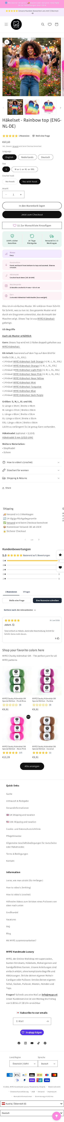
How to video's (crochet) (18, 894)
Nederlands (27, 157)
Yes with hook (30, 181)
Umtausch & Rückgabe (17, 800)
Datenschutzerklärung (19, 1091)
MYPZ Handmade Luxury (19, 1087)
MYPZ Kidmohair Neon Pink (27, 374)
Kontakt (10, 860)
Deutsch (45, 157)
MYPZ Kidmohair (46, 318)
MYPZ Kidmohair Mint (24, 382)
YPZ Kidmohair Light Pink (28, 369)
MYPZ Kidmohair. (11, 346)
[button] (6, 24)
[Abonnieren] (47, 1021)
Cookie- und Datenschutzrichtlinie (23, 829)
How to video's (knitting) (18, 887)
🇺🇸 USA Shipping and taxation (21, 821)
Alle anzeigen (32, 766)
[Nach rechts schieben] (60, 107)
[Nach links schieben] (3, 107)
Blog (8, 933)
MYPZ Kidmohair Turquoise (27, 386)
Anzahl (5, 188)
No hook (12, 182)
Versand (15, 146)
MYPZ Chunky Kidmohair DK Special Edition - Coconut (44, 747)
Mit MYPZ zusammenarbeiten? (21, 940)
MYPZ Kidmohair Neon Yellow (28, 378)
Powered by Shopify (38, 1087)
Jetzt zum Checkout (32, 214)
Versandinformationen (17, 807)
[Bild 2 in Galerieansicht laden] (32, 107)
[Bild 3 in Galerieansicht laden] (48, 107)
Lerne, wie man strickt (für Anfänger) (24, 880)
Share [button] (8, 487)
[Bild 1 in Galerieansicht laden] (15, 107)
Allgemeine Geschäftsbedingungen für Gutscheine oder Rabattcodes (31, 845)
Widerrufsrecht (54, 1087)
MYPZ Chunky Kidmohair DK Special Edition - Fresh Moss (14, 699)
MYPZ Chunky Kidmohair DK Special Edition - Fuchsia (44, 699)
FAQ (8, 926)
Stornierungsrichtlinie (44, 1096)
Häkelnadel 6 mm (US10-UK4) (17, 437)
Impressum (51, 1091)
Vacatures (11, 919)
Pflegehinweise (13, 836)
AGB (33, 1091)
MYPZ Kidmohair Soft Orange (28, 361)
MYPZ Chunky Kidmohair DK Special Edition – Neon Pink (14, 747)
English (9, 157)
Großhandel (12, 912)
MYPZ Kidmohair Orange (26, 365)
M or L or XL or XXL (25, 169)
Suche (9, 793)
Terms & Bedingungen (17, 853)
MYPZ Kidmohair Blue (24, 390)
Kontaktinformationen (23, 1096)
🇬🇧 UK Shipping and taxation (20, 814)
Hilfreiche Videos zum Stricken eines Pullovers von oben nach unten (31, 903)
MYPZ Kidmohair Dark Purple (28, 395)
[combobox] (32, 1104)
